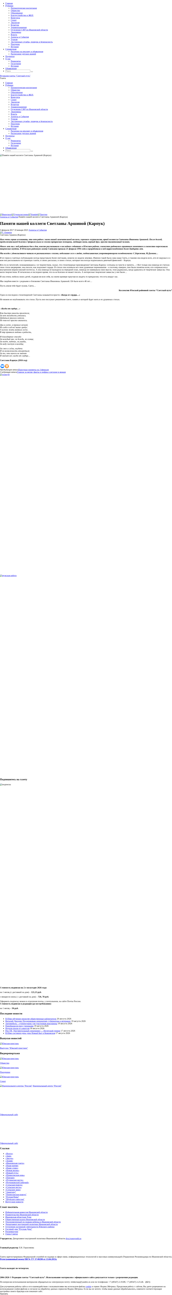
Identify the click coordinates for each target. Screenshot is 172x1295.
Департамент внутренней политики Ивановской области (31, 1224)
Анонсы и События (9, 217)
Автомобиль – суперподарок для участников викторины (31, 1023)
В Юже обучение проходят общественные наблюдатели (30, 1019)
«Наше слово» (11, 1168)
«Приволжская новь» (15, 1175)
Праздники (5, 1072)
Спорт (3, 1081)
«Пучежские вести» (14, 1180)
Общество (4, 1063)
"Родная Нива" (12, 1197)
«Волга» (9, 1153)
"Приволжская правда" (16, 1194)
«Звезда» (9, 1158)
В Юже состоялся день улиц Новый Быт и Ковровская (30, 1033)
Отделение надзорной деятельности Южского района (29, 1227)
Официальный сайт (9, 1114)
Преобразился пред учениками (19, 1026)
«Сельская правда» (14, 1185)
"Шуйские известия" (14, 1199)
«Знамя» (9, 1161)
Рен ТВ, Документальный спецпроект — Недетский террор (32, 1031)
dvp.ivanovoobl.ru (73, 1238)
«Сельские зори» (13, 1190)
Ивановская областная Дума (18, 1217)
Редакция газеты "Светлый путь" (15, 76)
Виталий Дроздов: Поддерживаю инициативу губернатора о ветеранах (38, 1021)
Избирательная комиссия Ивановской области (26, 1212)
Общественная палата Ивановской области (25, 1219)
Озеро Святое (11, 1234)
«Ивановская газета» (14, 1163)
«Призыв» (10, 1178)
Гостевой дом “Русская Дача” (18, 1229)
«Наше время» (12, 1165)
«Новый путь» (12, 1173)
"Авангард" (10, 1192)
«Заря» (8, 1156)
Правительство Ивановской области (22, 1215)
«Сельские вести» (13, 1187)
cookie (88, 1286)
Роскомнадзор (11, 1231)
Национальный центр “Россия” (47, 1086)
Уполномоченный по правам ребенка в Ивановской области (33, 1222)
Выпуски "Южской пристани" (14, 1048)
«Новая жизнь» (12, 1170)
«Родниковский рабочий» (17, 1182)
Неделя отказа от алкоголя (17, 1028)
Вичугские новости (14, 1202)
